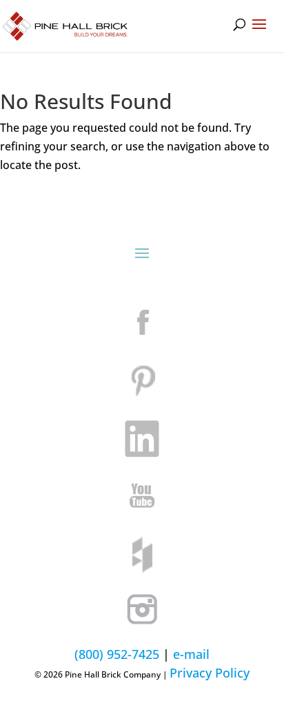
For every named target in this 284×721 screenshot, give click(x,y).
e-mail (191, 654)
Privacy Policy (210, 672)
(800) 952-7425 (116, 654)
